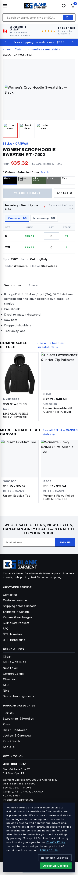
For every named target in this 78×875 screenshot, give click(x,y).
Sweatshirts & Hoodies (18, 718)
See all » (9, 747)
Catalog (20, 49)
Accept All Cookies (55, 865)
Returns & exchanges (17, 617)
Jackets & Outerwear (17, 735)
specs (33, 285)
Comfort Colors (13, 673)
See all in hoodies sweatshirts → (50, 345)
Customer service (15, 600)
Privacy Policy (56, 842)
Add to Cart (29, 193)
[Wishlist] (63, 5)
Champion (9, 679)
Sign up (65, 542)
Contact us (10, 594)
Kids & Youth (11, 741)
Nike (6, 690)
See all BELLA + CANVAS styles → (60, 432)
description (12, 285)
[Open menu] (5, 6)
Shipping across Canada (19, 606)
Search (68, 17)
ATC (6, 684)
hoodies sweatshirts (45, 49)
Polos (7, 724)
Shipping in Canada (16, 611)
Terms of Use (49, 850)
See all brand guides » (18, 696)
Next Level (10, 668)
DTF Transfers (13, 634)
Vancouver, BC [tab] (17, 218)
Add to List (64, 193)
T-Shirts (8, 713)
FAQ (6, 628)
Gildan (7, 656)
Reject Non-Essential (55, 857)
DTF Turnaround (14, 639)
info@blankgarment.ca (18, 799)
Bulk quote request (16, 622)
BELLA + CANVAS (15, 143)
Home (7, 49)
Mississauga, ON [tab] (44, 218)
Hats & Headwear (15, 730)
